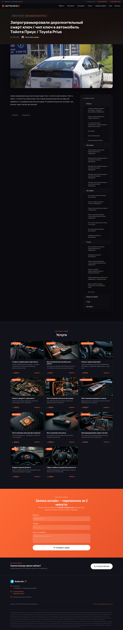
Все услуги (91, 292)
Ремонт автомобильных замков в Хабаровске (97, 209)
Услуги (90, 6)
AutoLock (21, 581)
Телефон (35, 523)
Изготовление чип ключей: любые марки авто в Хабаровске (96, 151)
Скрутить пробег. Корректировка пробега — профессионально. (96, 271)
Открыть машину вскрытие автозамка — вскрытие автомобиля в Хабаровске (96, 110)
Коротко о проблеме (39, 532)
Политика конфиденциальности (103, 604)
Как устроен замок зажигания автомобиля (97, 196)
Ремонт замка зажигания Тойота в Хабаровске (95, 202)
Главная (14, 16)
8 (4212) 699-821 (102, 1)
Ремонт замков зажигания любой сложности (96, 117)
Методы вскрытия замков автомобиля (96, 230)
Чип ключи (21, 16)
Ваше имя (36, 515)
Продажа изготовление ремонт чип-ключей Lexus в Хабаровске (97, 167)
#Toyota (15, 115)
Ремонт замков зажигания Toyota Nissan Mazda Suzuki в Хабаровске (97, 216)
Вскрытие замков (101, 6)
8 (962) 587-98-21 (115, 1)
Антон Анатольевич (32, 37)
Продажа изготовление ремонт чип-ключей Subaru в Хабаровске (97, 176)
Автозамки (81, 6)
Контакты (117, 6)
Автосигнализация (94, 136)
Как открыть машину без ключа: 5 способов (97, 223)
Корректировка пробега (95, 140)
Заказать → (38, 373)
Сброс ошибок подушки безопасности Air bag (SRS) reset (96, 285)
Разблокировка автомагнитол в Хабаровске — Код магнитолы (98, 278)
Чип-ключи (70, 6)
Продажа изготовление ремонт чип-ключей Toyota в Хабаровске (97, 159)
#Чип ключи (26, 115)
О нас (110, 6)
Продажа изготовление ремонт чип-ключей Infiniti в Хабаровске (97, 184)
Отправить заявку (63, 548)
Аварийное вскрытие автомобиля (94, 236)
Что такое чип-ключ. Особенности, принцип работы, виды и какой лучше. (98, 124)
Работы (61, 6)
